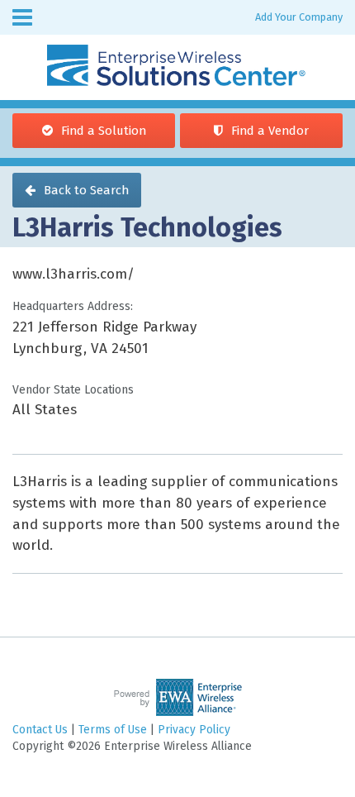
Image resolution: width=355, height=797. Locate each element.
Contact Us (40, 730)
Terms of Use (112, 730)
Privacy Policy (194, 730)
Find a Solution (103, 130)
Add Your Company (299, 17)
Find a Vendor (270, 130)
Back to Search (86, 190)
